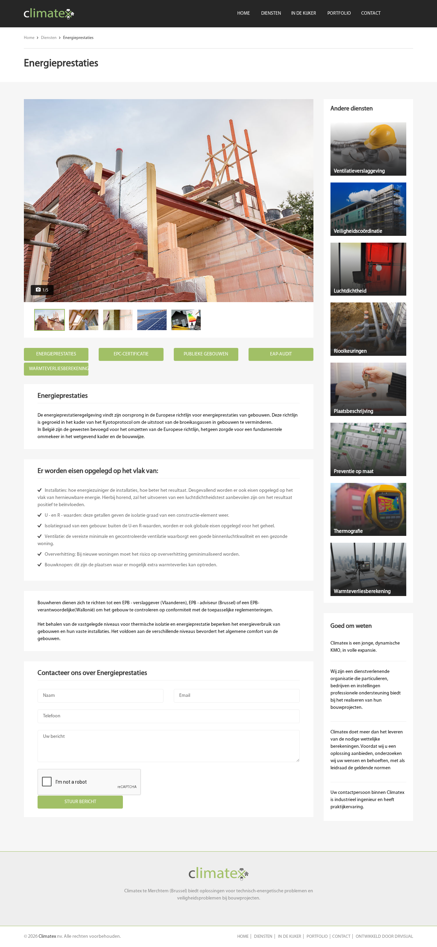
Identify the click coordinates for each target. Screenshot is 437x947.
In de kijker (303, 13)
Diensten (271, 13)
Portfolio (339, 13)
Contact (371, 13)
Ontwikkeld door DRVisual (384, 936)
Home (243, 13)
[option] (168, 200)
